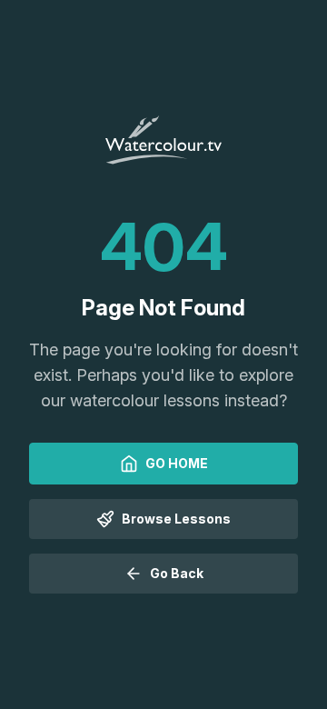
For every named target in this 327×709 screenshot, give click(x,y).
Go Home (176, 463)
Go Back (176, 573)
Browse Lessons (176, 518)
